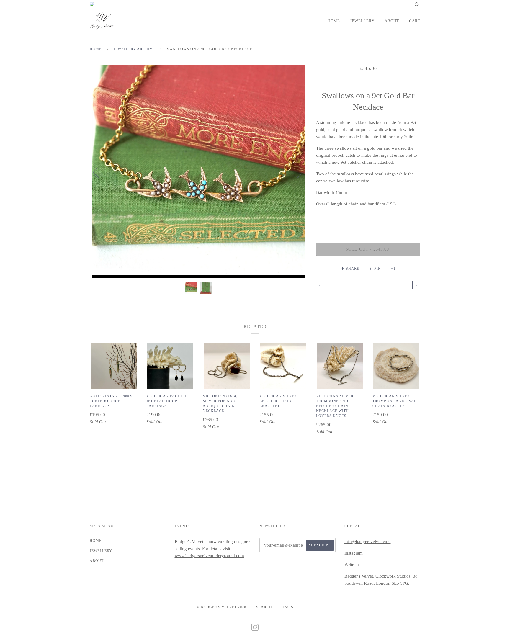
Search (264, 607)
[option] (198, 171)
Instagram (353, 553)
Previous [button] (100, 171)
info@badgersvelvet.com (367, 541)
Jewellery (362, 21)
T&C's (287, 607)
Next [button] (296, 171)
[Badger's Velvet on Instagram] (255, 629)
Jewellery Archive (134, 49)
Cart (414, 21)
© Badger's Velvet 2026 (221, 607)
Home (334, 21)
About (392, 21)
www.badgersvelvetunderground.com (209, 555)
